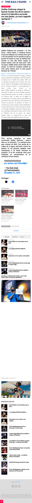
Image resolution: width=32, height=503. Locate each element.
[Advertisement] (16, 322)
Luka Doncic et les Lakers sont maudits (19, 256)
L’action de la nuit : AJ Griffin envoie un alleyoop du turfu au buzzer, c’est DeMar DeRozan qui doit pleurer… (7, 216)
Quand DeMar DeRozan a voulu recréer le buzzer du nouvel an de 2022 (7, 199)
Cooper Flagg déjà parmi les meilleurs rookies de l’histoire (18, 270)
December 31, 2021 (12, 172)
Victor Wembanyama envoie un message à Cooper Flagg (19, 263)
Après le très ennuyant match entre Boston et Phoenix (16, 74)
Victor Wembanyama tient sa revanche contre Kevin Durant (19, 448)
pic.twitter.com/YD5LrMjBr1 (16, 163)
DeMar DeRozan (7, 50)
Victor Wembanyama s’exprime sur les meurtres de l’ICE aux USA (19, 470)
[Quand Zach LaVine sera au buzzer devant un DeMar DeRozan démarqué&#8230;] (21, 193)
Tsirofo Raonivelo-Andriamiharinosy (16, 23)
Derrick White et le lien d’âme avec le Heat (18, 242)
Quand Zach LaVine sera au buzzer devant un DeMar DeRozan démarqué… (21, 199)
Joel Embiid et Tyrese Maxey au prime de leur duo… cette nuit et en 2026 (19, 441)
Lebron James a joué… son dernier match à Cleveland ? (18, 455)
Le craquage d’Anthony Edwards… (17, 248)
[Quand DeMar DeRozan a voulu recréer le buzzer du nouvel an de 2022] (7, 193)
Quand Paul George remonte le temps (19, 462)
